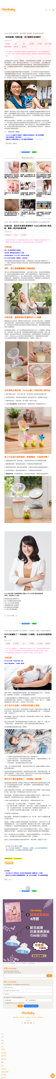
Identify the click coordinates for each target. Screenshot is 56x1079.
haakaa (16, 235)
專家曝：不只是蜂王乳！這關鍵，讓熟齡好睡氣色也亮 (27, 175)
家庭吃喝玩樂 (8, 46)
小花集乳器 (7, 235)
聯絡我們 (40, 1017)
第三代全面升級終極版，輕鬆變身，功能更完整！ (16, 258)
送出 (49, 975)
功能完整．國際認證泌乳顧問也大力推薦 (14, 252)
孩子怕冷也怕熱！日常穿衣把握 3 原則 (13, 660)
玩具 (24, 43)
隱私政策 (22, 1003)
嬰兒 (10, 33)
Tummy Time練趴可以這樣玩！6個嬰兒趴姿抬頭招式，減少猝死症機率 (24, 135)
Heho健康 (39, 643)
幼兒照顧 (40, 43)
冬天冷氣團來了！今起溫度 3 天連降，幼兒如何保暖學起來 (35, 630)
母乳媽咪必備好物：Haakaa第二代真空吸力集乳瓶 (16, 255)
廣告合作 (34, 1017)
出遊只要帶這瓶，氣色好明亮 (12, 137)
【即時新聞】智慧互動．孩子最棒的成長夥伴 (31, 33)
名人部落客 (16, 643)
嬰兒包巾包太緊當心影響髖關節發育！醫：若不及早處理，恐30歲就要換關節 (27, 875)
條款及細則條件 (15, 1003)
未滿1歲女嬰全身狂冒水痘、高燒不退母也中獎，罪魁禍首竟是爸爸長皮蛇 (12, 214)
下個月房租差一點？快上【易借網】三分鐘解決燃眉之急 (27, 214)
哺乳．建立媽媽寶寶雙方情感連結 (12, 250)
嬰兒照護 (15, 33)
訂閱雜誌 (28, 1017)
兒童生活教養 (48, 43)
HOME (6, 33)
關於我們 (15, 1017)
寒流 (24, 643)
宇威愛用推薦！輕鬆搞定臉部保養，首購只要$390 (27, 193)
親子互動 (8, 43)
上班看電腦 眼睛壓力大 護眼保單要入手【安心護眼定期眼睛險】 (43, 194)
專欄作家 (16, 46)
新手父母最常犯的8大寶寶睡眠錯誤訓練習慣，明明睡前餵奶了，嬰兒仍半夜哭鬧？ (43, 176)
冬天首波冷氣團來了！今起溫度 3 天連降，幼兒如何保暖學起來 (28, 848)
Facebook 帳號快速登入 (32, 1006)
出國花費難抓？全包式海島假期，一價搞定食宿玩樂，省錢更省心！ (43, 214)
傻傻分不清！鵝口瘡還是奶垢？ (12, 193)
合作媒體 (8, 643)
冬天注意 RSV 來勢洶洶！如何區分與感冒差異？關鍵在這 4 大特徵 (24, 873)
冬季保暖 (32, 643)
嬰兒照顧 (32, 43)
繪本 (16, 43)
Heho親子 (15, 846)
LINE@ (34, 152)
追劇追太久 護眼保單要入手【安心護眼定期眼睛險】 (19, 139)
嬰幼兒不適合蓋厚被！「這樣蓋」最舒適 (14, 663)
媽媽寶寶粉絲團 (25, 152)
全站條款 (21, 1017)
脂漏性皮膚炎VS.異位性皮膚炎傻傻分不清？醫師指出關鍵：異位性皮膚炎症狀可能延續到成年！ (12, 176)
